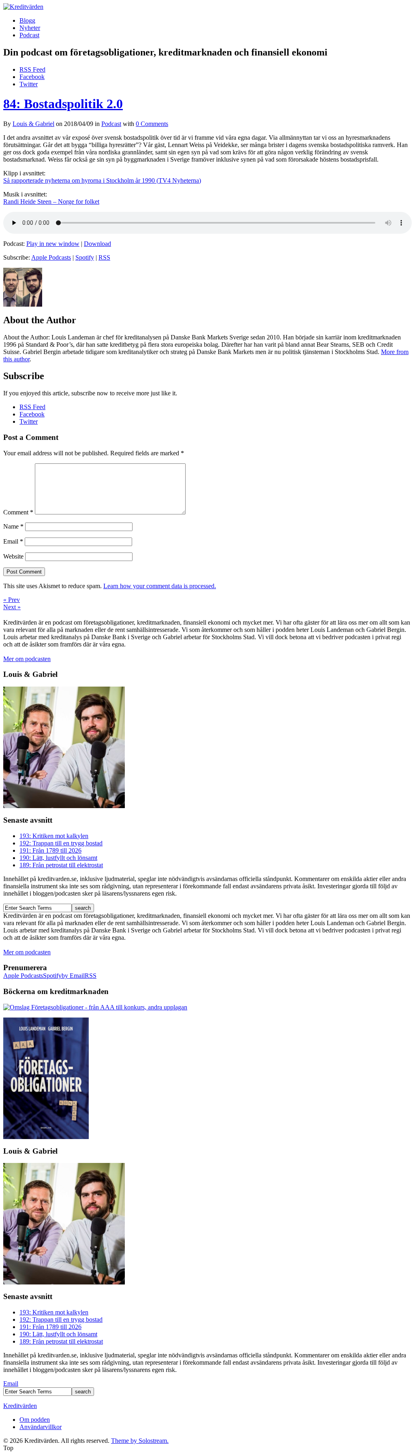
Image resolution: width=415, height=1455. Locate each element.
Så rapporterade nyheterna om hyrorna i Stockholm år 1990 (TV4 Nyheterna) (102, 180)
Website (13, 556)
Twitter (28, 84)
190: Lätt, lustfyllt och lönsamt (58, 857)
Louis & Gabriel (33, 123)
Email (13, 541)
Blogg (27, 20)
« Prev (11, 599)
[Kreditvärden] (23, 6)
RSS (104, 257)
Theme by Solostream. (140, 1440)
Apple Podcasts (51, 257)
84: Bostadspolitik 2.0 (63, 103)
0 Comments (152, 123)
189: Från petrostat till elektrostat (61, 865)
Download (97, 243)
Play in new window (52, 243)
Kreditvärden (20, 1405)
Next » (12, 607)
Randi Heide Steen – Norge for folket (51, 201)
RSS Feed (32, 69)
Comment (18, 512)
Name (13, 526)
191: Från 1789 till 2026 (50, 850)
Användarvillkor (40, 1426)
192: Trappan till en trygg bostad (61, 843)
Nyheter (29, 27)
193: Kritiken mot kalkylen (53, 835)
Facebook (32, 76)
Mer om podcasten (27, 658)
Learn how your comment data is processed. (159, 585)
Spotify (84, 257)
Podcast (29, 35)
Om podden (34, 1419)
